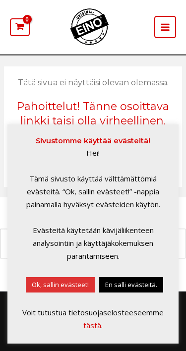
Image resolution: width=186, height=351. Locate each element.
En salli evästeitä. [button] (131, 284)
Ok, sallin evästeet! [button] (60, 284)
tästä (92, 325)
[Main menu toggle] (165, 27)
